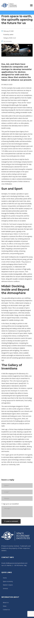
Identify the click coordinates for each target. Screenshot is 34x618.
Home (5, 578)
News (4, 606)
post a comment (12, 521)
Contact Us (6, 609)
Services (5, 588)
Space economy (8, 581)
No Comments (8, 41)
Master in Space (8, 585)
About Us (6, 602)
